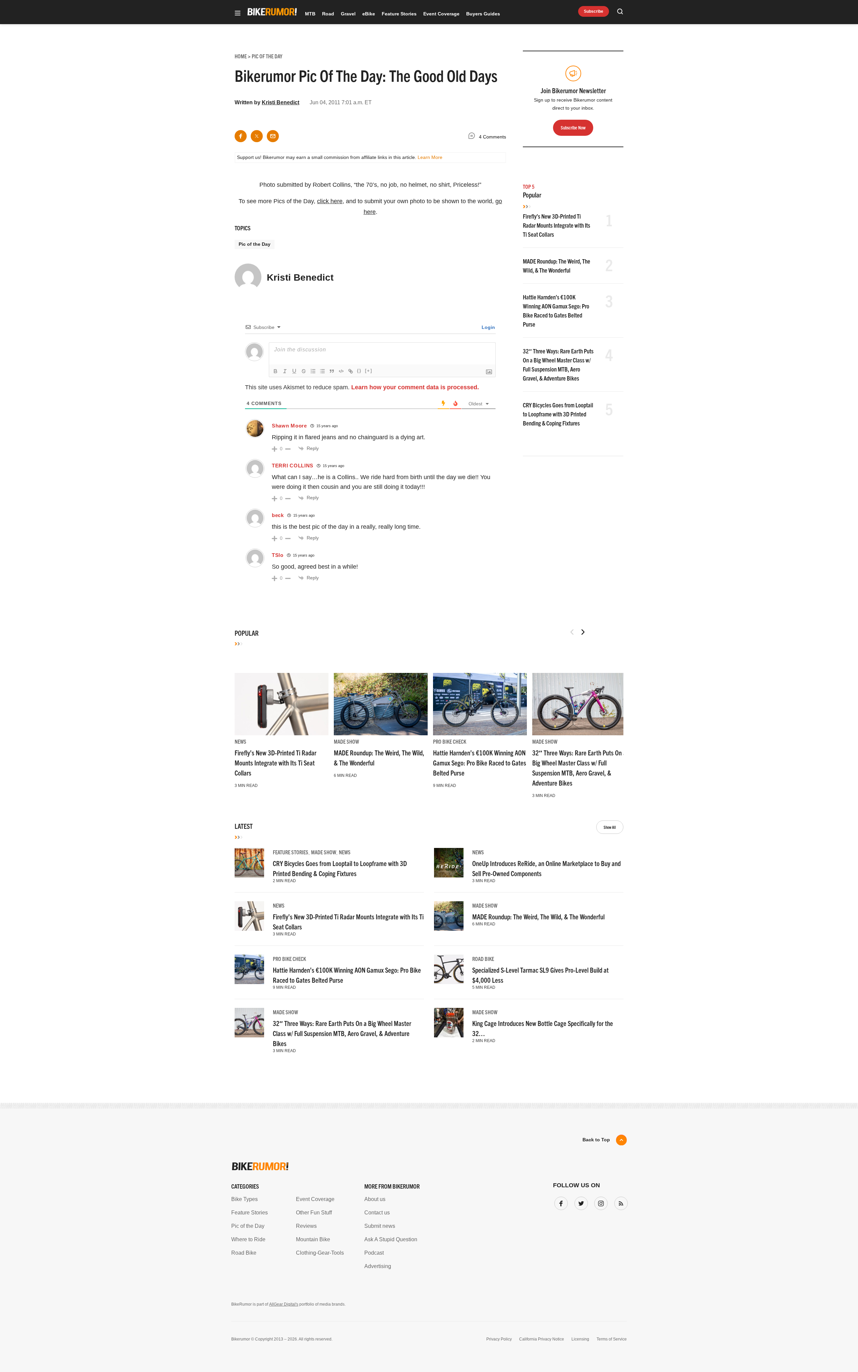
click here (330, 201)
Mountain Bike (313, 1239)
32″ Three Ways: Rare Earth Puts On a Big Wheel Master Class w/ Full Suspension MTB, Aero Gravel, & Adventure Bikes (342, 1033)
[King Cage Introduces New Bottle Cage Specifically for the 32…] (449, 1022)
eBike (368, 13)
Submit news (379, 1226)
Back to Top (596, 1139)
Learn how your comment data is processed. (415, 387)
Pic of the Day (254, 244)
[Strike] (303, 371)
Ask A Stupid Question (390, 1239)
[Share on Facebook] (241, 136)
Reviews (306, 1226)
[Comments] (473, 137)
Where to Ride (248, 1239)
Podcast (374, 1253)
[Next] (582, 632)
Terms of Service (612, 1339)
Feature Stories (399, 13)
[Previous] (572, 632)
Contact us (377, 1212)
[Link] (350, 371)
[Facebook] (559, 1202)
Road (328, 13)
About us (374, 1199)
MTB (310, 13)
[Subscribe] (619, 1202)
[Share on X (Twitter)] (257, 136)
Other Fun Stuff (314, 1212)
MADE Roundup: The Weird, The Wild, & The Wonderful (538, 916)
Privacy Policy (499, 1339)
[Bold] (275, 371)
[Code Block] (341, 371)
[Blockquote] (331, 371)
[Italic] (285, 371)
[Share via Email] (273, 136)
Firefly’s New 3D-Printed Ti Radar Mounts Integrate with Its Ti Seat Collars (556, 225)
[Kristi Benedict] (248, 280)
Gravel (348, 13)
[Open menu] (238, 13)
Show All (610, 827)
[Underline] (294, 371)
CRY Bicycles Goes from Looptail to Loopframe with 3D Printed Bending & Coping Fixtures (558, 414)
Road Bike (483, 958)
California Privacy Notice (541, 1339)
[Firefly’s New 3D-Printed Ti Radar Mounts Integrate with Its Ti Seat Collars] (281, 704)
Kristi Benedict (280, 102)
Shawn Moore (289, 425)
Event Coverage (441, 13)
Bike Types (244, 1199)
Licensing (580, 1339)
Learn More (430, 157)
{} (359, 370)
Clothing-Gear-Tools (320, 1253)
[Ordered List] (313, 371)
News (240, 741)
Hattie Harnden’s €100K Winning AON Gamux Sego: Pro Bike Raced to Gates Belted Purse (479, 762)
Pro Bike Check (449, 741)
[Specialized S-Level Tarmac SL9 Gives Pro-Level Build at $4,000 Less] (449, 969)
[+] (368, 370)
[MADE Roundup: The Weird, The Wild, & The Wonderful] (381, 704)
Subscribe (593, 11)
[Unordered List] (322, 371)
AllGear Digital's (283, 1304)
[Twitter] (580, 1202)
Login (487, 327)
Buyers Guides (483, 13)
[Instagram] (599, 1202)
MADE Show (346, 741)
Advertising (377, 1266)
